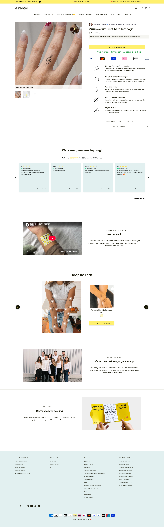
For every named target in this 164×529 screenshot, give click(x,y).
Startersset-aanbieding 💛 (66, 14)
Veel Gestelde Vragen (21, 461)
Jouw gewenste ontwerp (91, 488)
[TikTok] (35, 506)
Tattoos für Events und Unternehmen (95, 473)
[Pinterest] (28, 506)
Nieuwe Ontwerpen (85, 14)
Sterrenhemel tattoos (125, 482)
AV (50, 467)
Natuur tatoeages (124, 479)
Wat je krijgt (119, 126)
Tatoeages (36, 14)
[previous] (18, 307)
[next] (146, 307)
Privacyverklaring (54, 464)
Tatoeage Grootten (20, 470)
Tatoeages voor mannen (126, 467)
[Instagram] (20, 506)
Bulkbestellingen (89, 476)
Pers (85, 482)
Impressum (53, 461)
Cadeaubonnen (88, 464)
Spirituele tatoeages (125, 473)
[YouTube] (31, 506)
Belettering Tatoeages (125, 470)
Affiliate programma (90, 470)
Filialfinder (87, 461)
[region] (82, 177)
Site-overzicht (88, 497)
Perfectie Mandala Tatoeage (101, 310)
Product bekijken (102, 323)
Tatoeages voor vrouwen (126, 461)
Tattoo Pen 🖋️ (48, 14)
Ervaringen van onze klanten (23, 473)
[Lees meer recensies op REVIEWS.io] (139, 199)
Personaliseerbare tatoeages (92, 485)
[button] (16, 177)
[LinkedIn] (39, 506)
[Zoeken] (143, 8)
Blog (85, 491)
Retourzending (19, 464)
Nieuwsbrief (87, 494)
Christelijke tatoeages (125, 485)
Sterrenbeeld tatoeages (126, 476)
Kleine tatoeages (124, 464)
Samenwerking (88, 479)
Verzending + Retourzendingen (119, 121)
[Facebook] (24, 506)
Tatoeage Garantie (20, 467)
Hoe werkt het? (101, 14)
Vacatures (87, 467)
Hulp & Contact (116, 14)
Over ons (128, 14)
